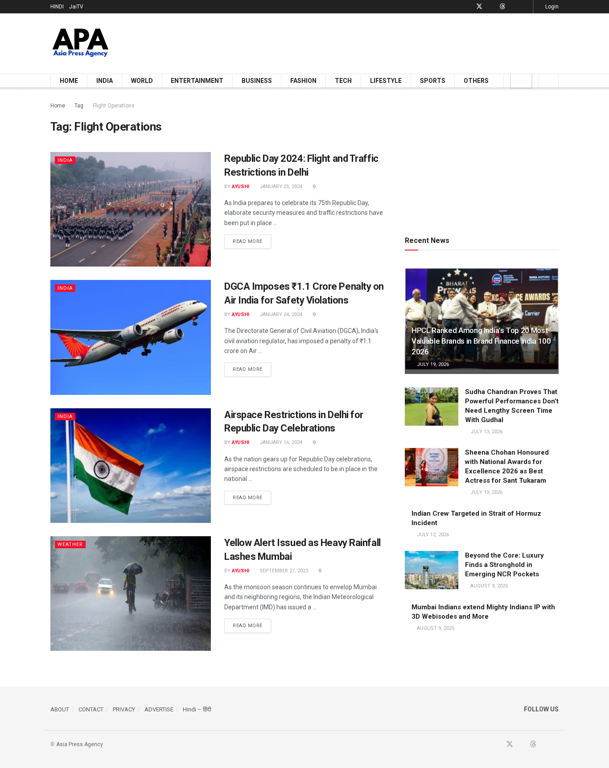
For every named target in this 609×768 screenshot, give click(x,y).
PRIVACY (124, 709)
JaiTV (76, 7)
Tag (78, 106)
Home (57, 106)
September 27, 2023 (283, 571)
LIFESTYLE (386, 80)
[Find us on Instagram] (525, 6)
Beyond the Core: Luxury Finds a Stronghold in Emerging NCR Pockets (504, 564)
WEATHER (70, 544)
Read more (252, 241)
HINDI (57, 7)
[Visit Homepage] (80, 43)
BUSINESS (257, 80)
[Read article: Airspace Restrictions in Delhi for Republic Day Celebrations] (130, 465)
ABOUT (59, 709)
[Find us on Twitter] (479, 6)
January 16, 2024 (280, 442)
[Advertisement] (396, 42)
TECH (343, 80)
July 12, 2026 (432, 535)
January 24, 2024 (280, 314)
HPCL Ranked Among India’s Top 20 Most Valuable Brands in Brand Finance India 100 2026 (481, 341)
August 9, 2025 (488, 586)
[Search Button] (548, 80)
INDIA (104, 80)
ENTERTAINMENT (197, 80)
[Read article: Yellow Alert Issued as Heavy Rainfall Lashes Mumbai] (130, 593)
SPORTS (432, 80)
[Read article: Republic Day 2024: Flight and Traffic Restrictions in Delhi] (130, 209)
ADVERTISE (158, 709)
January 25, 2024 (280, 186)
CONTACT (90, 709)
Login (551, 7)
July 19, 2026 (432, 364)
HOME (69, 80)
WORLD (142, 80)
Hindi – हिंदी (197, 709)
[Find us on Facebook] (467, 6)
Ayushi (240, 186)
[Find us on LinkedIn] (513, 6)
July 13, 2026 (485, 432)
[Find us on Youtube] (491, 6)
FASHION (303, 80)
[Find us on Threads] (502, 6)
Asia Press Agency (79, 744)
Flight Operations (114, 106)
